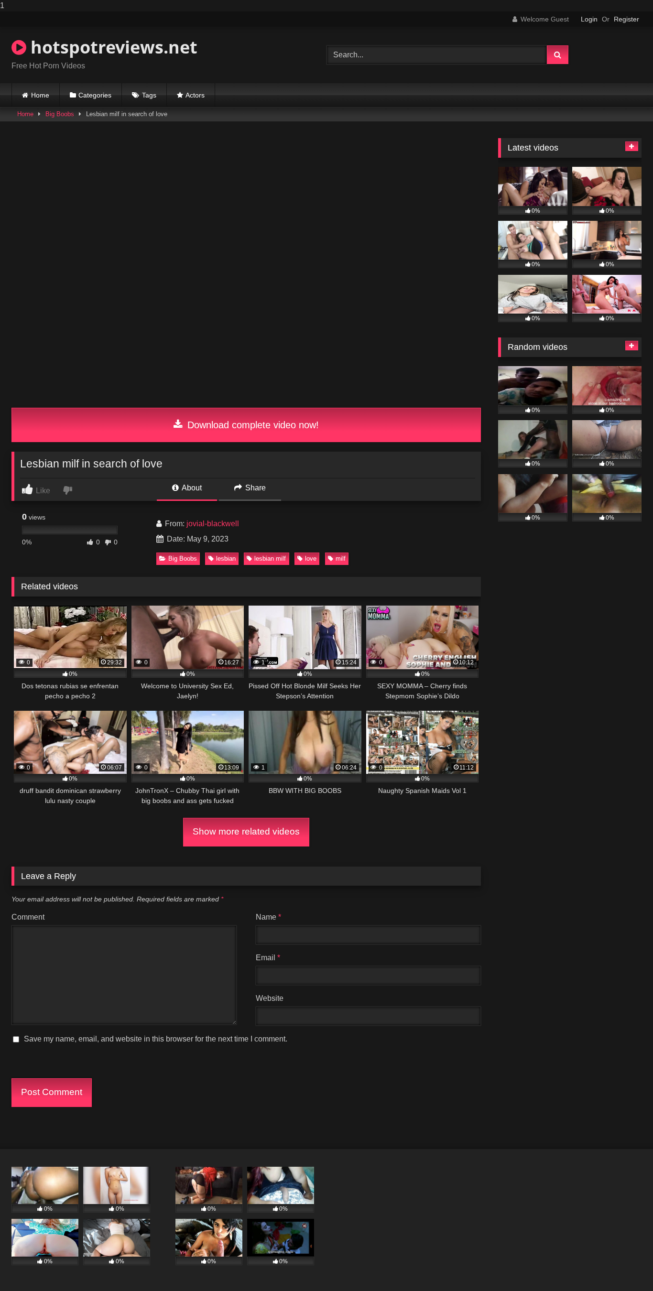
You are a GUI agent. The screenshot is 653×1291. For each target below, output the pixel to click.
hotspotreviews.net (111, 47)
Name (268, 917)
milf (341, 558)
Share (254, 488)
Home (40, 95)
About (191, 488)
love (310, 558)
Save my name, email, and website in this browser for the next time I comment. (155, 1039)
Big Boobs (59, 114)
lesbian (226, 558)
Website (269, 998)
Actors (195, 95)
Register (626, 19)
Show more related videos (246, 831)
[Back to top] (623, 1264)
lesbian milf (270, 558)
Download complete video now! (252, 425)
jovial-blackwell (212, 524)
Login (589, 19)
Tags (149, 95)
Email (268, 958)
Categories (94, 95)
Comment (27, 917)
